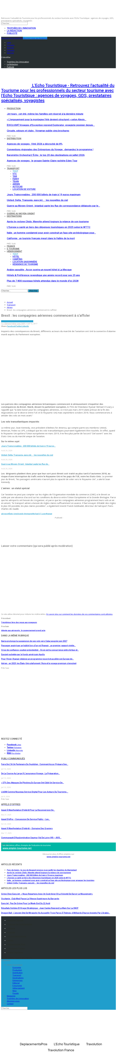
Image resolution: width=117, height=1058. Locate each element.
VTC (15, 173)
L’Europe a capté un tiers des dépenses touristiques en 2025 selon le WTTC (48, 227)
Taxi (15, 176)
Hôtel (16, 256)
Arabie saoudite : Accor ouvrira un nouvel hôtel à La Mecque (39, 269)
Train (16, 181)
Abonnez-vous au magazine (35, 38)
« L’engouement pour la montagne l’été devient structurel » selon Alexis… (46, 119)
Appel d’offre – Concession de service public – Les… (25, 819)
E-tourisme (13, 248)
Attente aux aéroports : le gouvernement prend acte (23, 630)
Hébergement (14, 251)
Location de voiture (24, 189)
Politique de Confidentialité (19, 924)
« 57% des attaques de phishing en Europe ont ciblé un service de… (32, 783)
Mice (15, 990)
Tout (15, 171)
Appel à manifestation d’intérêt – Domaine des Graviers (27, 828)
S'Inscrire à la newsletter (11, 38)
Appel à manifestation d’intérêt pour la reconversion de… (28, 810)
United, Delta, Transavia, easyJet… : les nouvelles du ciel (37, 200)
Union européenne (25, 321)
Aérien (16, 184)
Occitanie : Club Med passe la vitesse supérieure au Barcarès (30, 899)
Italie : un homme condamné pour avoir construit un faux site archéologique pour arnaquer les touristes (50, 880)
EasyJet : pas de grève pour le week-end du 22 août (25, 903)
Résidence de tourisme (25, 264)
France (11, 246)
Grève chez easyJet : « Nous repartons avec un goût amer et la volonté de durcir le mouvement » (47, 894)
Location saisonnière (25, 261)
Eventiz (10, 940)
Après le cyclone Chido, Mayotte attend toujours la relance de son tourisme (48, 221)
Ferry (16, 179)
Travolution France (16, 948)
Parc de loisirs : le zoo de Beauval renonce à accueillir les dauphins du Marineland (42, 870)
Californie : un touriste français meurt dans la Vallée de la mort (41, 238)
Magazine (11, 996)
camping (17, 259)
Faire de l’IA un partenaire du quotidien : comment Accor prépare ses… (34, 764)
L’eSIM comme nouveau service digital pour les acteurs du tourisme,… (34, 792)
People (16, 993)
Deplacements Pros (16, 944)
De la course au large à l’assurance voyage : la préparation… (30, 773)
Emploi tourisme (15, 952)
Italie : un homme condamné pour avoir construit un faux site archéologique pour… (51, 232)
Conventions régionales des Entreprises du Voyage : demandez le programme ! (50, 149)
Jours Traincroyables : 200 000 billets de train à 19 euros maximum (43, 194)
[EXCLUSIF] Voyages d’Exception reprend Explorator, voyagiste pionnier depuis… (51, 125)
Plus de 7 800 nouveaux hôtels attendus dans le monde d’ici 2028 (42, 280)
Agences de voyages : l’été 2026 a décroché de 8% (34, 143)
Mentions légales (15, 920)
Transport (13, 168)
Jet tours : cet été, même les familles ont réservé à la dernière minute (45, 113)
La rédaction (14, 30)
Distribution (14, 138)
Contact (10, 1003)
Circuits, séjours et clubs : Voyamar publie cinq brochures (38, 130)
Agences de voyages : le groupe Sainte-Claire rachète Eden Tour (42, 160)
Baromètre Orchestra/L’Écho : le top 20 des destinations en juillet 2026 (46, 155)
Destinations (14, 216)
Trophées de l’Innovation (21, 28)
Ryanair (49, 514)
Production (14, 108)
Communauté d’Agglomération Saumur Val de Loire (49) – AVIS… (31, 837)
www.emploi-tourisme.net (17, 848)
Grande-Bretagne (24, 514)
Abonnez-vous (13, 1001)
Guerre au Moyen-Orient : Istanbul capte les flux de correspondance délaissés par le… (53, 205)
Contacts (11, 928)
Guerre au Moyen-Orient (21, 213)
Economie (17, 967)
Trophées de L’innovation (18, 998)
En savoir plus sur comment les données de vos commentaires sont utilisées (79, 614)
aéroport (5, 514)
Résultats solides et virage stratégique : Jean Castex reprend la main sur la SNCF (39, 908)
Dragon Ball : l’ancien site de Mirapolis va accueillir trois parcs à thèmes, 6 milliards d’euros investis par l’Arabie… (55, 913)
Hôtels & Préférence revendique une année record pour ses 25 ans (43, 275)
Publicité (12, 33)
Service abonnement (16, 936)
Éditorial (16, 983)
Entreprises (18, 980)
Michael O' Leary (39, 514)
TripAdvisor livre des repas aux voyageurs (19, 622)
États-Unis (13, 514)
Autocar (18, 186)
